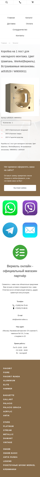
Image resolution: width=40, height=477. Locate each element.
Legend (7, 461)
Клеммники (9, 469)
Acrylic (7, 412)
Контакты (20, 36)
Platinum (8, 426)
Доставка (11, 24)
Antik (6, 416)
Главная (11, 18)
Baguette (8, 395)
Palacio (7, 403)
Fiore (6, 372)
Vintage (7, 442)
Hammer (7, 389)
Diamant (8, 438)
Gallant (8, 399)
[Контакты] (20, 2)
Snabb (6, 449)
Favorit (7, 368)
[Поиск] (6, 2)
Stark (6, 422)
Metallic (8, 434)
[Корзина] (33, 2)
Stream (7, 430)
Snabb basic (10, 453)
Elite (6, 385)
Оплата (29, 24)
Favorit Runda (11, 377)
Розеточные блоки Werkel (19, 465)
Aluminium (9, 381)
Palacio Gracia (12, 407)
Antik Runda (10, 457)
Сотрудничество (20, 30)
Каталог (29, 18)
